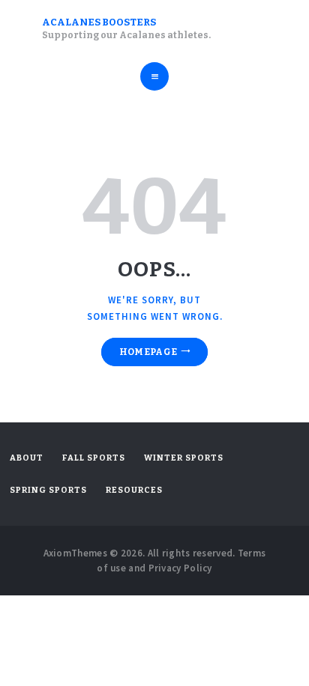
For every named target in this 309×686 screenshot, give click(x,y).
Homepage (148, 352)
